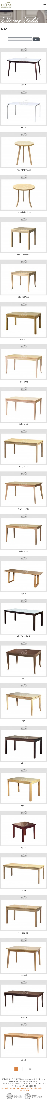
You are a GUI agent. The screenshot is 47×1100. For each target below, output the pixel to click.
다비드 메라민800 (23, 254)
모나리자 (24, 1017)
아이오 (23, 127)
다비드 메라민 (24, 339)
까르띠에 (24, 975)
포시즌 (23, 85)
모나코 (23, 1060)
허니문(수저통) (23, 933)
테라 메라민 (24, 382)
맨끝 (30, 1069)
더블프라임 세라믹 (23, 636)
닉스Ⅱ (23, 593)
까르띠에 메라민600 (24, 170)
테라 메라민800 (23, 297)
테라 (23, 678)
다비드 (23, 763)
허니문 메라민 (24, 466)
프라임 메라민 (24, 551)
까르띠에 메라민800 (24, 212)
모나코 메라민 (24, 424)
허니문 (23, 848)
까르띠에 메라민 (23, 509)
